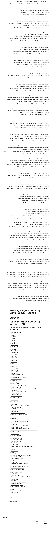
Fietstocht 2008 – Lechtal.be (43, 123)
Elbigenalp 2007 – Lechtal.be (31, 116)
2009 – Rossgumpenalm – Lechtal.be (27, 25)
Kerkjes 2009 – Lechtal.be (44, 177)
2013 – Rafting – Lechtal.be (17, 62)
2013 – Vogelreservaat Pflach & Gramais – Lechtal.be (27, 64)
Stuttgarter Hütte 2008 (16, 394)
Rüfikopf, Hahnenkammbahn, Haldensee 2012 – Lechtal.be (38, 239)
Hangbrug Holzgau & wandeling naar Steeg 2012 (23, 446)
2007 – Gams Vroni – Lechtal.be (17, 5)
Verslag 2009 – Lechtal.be (12, 283)
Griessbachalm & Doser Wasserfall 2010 (21, 421)
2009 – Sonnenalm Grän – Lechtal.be (42, 25)
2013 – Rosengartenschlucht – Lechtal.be (41, 62)
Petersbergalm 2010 (16, 419)
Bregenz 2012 (14, 452)
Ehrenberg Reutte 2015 (16, 483)
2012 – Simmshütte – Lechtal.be (20, 53)
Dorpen (13, 335)
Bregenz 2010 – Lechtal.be (33, 101)
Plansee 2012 (14, 449)
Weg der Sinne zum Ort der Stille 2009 (20, 405)
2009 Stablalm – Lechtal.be (15, 29)
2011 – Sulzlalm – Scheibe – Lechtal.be (17, 45)
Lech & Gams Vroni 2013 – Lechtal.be (42, 184)
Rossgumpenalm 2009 (16, 410)
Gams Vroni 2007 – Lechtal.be (30, 142)
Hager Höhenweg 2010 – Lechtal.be (28, 149)
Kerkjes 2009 (14, 402)
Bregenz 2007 (14, 371)
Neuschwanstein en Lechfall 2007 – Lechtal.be (22, 202)
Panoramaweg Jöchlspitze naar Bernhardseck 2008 (23, 388)
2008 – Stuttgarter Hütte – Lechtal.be (42, 16)
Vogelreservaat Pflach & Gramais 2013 (20, 476)
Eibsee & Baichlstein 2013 (17, 469)
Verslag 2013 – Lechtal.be (12, 287)
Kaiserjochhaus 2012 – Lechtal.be (42, 171)
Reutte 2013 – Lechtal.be (33, 226)
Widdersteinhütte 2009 (16, 411)
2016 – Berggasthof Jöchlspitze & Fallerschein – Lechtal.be (19, 75)
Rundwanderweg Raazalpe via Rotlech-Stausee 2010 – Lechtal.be (36, 244)
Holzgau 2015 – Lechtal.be (33, 166)
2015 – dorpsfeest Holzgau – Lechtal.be (26, 66)
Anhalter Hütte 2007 (16, 380)
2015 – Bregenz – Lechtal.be (43, 64)
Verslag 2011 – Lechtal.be (12, 285)
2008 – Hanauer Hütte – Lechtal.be (24, 12)
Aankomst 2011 (15, 434)
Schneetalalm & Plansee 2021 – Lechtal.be (24, 248)
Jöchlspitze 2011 (15, 436)
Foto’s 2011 (14, 362)
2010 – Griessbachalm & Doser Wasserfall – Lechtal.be (23, 32)
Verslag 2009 (14, 345)
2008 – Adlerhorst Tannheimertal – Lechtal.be (28, 10)
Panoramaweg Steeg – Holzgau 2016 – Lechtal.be (20, 215)
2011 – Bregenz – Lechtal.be (16, 40)
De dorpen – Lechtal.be (12, 110)
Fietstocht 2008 (15, 397)
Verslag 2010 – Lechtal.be (33, 283)
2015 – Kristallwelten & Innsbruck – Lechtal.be (40, 69)
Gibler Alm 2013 (15, 475)
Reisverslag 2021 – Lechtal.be (21, 224)
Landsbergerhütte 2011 (16, 439)
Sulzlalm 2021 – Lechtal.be (14, 267)
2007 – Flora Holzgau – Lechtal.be (42, 3)
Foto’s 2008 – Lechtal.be (14, 134)
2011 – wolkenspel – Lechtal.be (31, 45)
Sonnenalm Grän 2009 (16, 407)
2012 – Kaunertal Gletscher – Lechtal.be (27, 49)
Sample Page (46, 246)
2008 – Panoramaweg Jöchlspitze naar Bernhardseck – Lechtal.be (22, 16)
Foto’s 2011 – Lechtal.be (34, 136)
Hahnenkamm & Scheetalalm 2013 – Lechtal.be (21, 151)
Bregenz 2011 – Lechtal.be (22, 103)
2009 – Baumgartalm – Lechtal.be (42, 18)
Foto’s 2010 (14, 360)
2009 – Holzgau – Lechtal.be (32, 23)
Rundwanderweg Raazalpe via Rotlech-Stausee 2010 (24, 430)
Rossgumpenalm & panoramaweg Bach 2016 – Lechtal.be (38, 231)
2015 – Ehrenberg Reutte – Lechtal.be (42, 66)
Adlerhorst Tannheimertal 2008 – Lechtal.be (24, 86)
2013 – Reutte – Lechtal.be (27, 62)
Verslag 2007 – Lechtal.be (12, 281)
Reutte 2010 (14, 418)
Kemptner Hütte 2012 (16, 448)
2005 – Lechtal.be (20, 1)
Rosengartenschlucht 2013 (17, 468)
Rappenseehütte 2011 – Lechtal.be (28, 222)
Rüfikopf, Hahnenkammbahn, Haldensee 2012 (22, 455)
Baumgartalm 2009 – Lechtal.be (30, 92)
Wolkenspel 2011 (15, 442)
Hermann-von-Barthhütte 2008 (18, 385)
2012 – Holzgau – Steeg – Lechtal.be (28, 47)
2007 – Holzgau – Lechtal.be (29, 5)
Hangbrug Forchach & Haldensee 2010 (20, 428)
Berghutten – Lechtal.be (34, 97)
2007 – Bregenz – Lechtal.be (43, 1)
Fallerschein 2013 (15, 465)
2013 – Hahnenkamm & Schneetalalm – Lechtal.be (21, 58)
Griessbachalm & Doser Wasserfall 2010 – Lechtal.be (18, 147)
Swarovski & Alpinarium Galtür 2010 (19, 425)
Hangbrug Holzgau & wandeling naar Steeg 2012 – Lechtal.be (37, 158)
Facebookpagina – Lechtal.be (19, 118)
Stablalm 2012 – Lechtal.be (44, 259)
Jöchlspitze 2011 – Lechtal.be (18, 171)
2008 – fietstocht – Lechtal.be (43, 10)
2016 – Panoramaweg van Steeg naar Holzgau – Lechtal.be (38, 77)
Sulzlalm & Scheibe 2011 (17, 435)
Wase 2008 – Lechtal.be (44, 291)
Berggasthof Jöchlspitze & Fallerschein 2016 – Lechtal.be (38, 95)
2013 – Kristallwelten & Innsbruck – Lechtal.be (40, 58)
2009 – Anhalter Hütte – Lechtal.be (29, 18)
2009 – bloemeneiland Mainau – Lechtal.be (25, 21)
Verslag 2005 (14, 340)
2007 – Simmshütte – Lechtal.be (43, 8)
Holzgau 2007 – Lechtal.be (11, 164)
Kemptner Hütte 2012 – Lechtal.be (18, 177)
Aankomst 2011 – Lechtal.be (43, 84)
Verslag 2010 (14, 346)
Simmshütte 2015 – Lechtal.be (30, 252)
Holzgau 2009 (14, 401)
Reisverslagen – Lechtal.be (33, 224)
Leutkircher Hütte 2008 (16, 396)
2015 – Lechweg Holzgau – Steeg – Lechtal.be (25, 71)
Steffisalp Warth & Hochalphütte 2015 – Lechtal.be (39, 261)
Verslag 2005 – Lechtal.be (33, 278)
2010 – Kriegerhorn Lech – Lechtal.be (42, 34)
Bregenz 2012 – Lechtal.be (44, 103)
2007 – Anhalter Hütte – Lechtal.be (30, 1)
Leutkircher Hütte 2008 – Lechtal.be (42, 194)
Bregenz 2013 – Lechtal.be (33, 105)
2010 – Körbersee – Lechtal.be (28, 34)
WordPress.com (31, 504)
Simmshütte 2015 (15, 492)
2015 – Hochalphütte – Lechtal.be (13, 69)
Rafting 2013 (14, 473)
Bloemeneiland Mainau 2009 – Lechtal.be (14, 99)
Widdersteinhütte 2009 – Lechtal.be (42, 296)
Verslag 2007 (14, 342)
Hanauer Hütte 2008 (16, 387)
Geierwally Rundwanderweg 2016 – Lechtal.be (17, 145)
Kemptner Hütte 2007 (16, 379)
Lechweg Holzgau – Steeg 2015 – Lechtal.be (40, 191)
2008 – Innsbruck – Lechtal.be (28, 14)
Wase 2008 (14, 390)
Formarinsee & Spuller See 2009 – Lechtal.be (22, 127)
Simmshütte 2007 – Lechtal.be (18, 250)
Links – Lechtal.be (37, 196)
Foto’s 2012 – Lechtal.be (14, 138)
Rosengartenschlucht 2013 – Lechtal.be (26, 228)
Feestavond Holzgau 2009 (17, 408)
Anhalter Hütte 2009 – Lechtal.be (30, 90)
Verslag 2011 (14, 347)
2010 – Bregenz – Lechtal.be (26, 29)
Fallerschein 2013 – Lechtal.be (43, 118)
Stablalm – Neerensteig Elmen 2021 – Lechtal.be (21, 257)
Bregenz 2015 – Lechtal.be (16, 108)
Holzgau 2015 (14, 479)
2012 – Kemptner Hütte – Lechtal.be (42, 49)
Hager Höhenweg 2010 (16, 422)
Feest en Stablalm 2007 (17, 374)
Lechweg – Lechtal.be (18, 191)
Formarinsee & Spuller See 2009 (19, 414)
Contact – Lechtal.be (36, 108)
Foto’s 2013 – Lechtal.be (34, 138)
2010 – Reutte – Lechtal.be (32, 38)
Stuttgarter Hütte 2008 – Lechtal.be (42, 263)
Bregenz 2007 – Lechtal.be (44, 99)
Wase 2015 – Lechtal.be (34, 294)
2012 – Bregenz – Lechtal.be (43, 45)
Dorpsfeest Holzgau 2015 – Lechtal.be (42, 110)
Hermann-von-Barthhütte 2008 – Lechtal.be (41, 160)
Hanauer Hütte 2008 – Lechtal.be (29, 153)
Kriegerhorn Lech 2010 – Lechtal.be (14, 182)
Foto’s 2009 (14, 359)
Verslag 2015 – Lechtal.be (23, 287)
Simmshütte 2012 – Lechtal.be (43, 250)
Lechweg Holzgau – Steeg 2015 (18, 486)
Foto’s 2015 (14, 366)
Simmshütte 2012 (15, 453)
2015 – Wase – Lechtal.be (44, 73)
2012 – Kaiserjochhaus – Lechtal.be (42, 47)
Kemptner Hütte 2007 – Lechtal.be (29, 175)
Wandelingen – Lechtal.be (34, 291)
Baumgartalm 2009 (15, 404)
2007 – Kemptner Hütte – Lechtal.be (42, 5)
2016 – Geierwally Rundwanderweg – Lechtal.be (40, 75)
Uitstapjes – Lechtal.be (14, 278)
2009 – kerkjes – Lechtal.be (43, 23)
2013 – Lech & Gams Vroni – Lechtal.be (21, 60)
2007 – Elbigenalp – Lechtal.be (14, 3)
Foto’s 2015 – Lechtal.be (14, 140)
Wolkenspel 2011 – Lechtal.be (31, 298)
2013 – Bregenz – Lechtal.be (43, 53)
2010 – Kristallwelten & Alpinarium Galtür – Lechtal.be (25, 36)
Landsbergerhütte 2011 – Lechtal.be (42, 182)
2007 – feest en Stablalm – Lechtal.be (28, 3)
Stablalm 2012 (14, 451)
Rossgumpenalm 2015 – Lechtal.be (28, 235)
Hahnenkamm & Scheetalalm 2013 (19, 466)
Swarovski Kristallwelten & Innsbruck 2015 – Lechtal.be (17, 274)
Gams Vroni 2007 (15, 383)
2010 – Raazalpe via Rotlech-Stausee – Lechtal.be (16, 38)
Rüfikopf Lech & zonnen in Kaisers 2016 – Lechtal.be (18, 237)
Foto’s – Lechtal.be (17, 129)
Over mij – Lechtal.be (17, 204)
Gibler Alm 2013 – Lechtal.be (31, 145)
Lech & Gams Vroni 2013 (17, 472)
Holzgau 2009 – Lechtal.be (44, 164)
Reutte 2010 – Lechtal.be (13, 226)
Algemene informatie (16, 332)
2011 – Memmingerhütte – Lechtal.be (27, 42)
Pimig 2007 (14, 373)
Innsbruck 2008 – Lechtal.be (20, 168)
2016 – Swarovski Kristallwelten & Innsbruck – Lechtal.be (26, 84)
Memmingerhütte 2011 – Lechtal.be (28, 200)
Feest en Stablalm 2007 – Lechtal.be (27, 121)
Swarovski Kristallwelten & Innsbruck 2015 (21, 487)
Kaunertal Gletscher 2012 (17, 458)
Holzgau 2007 (14, 368)
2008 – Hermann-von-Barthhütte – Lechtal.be (40, 12)
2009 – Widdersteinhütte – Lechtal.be (42, 27)
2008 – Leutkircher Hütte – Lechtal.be (42, 14)
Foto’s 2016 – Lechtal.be (34, 140)
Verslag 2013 (14, 350)
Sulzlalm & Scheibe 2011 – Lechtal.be (42, 265)
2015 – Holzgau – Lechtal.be (25, 69)
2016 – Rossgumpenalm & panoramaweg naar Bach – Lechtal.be (37, 79)
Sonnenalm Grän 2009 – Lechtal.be (28, 254)
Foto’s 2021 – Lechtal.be (20, 142)
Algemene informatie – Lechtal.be (16, 88)
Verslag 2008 (14, 343)
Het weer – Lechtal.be (36, 162)
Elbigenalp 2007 (15, 376)
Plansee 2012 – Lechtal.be (23, 220)
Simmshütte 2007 (15, 370)
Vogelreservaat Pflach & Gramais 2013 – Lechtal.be (39, 289)
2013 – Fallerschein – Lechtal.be (30, 55)
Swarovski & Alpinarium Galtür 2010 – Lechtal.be (40, 267)
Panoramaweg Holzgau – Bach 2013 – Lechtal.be (39, 204)
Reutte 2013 (14, 460)
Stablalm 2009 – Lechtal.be (22, 259)
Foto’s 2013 (14, 364)
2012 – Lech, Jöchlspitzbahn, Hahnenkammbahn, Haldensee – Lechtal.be (23, 51)
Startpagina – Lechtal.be (24, 261)
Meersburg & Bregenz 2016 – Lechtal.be (25, 198)
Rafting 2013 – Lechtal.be (44, 220)
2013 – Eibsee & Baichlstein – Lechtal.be (15, 55)
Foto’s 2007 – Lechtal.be (34, 132)
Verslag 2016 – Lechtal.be (44, 287)
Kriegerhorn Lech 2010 (16, 427)
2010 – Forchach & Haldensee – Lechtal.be (41, 29)
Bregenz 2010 (14, 424)
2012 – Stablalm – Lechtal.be (31, 53)
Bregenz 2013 (14, 462)
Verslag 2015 (14, 352)
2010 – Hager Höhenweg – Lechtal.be (42, 32)
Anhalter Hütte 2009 (16, 415)
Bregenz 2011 (14, 444)
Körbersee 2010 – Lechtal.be (31, 179)
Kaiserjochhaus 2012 (16, 456)
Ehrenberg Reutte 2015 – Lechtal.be (42, 112)
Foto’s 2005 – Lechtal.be (34, 129)
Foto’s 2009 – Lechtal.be (34, 134)
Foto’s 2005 (14, 354)
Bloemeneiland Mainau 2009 (18, 413)
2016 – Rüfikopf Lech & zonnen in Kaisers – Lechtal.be (38, 82)
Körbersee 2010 (15, 431)
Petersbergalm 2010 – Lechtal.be (20, 218)
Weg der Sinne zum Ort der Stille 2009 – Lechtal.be (25, 296)
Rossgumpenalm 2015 (16, 490)
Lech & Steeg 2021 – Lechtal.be (30, 186)
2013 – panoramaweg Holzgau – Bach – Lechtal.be (39, 60)
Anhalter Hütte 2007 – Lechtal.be (43, 88)
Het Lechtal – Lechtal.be (16, 162)
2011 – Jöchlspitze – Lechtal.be (28, 40)
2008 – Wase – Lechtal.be (17, 18)
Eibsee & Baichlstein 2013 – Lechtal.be (41, 114)
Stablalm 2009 (14, 400)
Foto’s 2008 (14, 357)
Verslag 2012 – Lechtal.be (33, 285)
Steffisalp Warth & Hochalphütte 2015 (20, 482)
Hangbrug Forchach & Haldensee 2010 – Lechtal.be (19, 155)
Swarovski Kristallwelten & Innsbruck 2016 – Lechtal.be (17, 276)
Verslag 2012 (14, 349)
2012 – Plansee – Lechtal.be (43, 51)
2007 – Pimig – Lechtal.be (31, 8)
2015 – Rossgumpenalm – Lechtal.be (42, 71)
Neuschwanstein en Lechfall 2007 (19, 377)
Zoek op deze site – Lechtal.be (30, 300)
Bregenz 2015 (14, 489)
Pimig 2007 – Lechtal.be (44, 218)
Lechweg (13, 336)
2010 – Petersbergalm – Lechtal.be (42, 36)
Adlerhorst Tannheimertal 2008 (18, 391)
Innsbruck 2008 (15, 393)
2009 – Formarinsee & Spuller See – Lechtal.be (17, 23)
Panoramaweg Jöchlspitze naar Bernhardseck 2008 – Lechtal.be (37, 209)
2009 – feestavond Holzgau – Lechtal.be (41, 21)
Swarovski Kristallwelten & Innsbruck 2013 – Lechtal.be (17, 272)
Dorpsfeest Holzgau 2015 (17, 485)
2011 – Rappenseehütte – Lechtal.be (42, 42)
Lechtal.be (14, 318)
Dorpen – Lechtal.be (21, 110)
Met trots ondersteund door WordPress (18, 504)
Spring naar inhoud (13, 501)
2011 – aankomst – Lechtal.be (43, 38)
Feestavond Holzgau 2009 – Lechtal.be (15, 123)
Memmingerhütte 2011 (16, 441)
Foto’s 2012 (14, 363)
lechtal (4, 151)
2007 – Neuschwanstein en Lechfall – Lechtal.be (16, 8)
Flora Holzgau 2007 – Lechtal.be (30, 125)
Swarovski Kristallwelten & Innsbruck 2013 (21, 470)
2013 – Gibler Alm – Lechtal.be (43, 55)
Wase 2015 (14, 480)
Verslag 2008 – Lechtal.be (33, 281)
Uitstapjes (13, 338)
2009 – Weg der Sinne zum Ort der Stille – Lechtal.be (24, 27)
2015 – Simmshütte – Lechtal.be (32, 73)
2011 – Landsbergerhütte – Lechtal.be (42, 40)
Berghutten (14, 333)
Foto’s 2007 (14, 356)
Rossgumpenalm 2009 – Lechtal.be (42, 233)
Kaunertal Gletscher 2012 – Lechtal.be (41, 173)
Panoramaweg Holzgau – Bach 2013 (20, 463)
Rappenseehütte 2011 (16, 438)
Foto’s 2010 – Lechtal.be (14, 136)
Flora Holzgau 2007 (16, 381)
